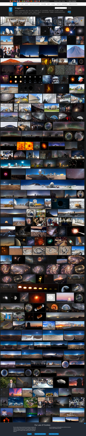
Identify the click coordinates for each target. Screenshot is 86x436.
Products (58, 4)
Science (70, 1)
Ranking (69, 11)
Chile (33, 10)
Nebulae (35, 12)
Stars (29, 13)
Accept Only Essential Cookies (40, 433)
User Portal (74, 1)
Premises (52, 12)
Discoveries (43, 4)
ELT (40, 10)
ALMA (27, 10)
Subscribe (56, 1)
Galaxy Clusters (18, 12)
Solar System (18, 13)
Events (48, 4)
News (22, 4)
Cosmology (37, 10)
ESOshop (26, 4)
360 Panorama (22, 10)
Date (70, 13)
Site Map (63, 1)
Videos (19, 4)
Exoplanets (51, 10)
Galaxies (61, 10)
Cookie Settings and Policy (53, 433)
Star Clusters (24, 13)
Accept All (29, 433)
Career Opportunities (73, 4)
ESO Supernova (45, 10)
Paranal (39, 12)
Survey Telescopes (35, 13)
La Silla (30, 12)
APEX (29, 10)
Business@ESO (64, 4)
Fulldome (57, 10)
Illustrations (25, 12)
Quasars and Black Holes (60, 12)
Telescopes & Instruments (35, 4)
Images (15, 4)
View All (16, 10)
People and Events (45, 12)
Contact (59, 1)
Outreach (53, 4)
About (11, 4)
